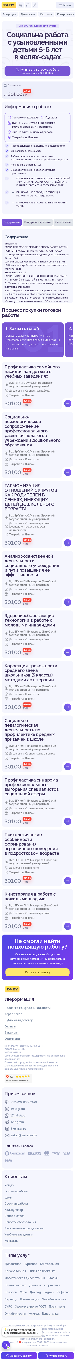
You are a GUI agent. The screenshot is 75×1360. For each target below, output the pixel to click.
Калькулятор (14, 1210)
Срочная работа (16, 1203)
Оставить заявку (37, 972)
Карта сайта (13, 1014)
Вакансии (12, 1032)
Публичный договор (19, 1020)
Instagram (18, 1109)
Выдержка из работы (37, 222)
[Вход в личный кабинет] (28, 5)
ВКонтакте (18, 1128)
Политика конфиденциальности (28, 1008)
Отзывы (10, 1026)
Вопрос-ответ (14, 1216)
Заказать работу (21, 1355)
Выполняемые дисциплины (24, 1228)
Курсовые (46, 14)
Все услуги (9, 14)
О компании (13, 1039)
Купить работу (58, 1355)
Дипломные (28, 14)
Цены (8, 1197)
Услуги (9, 1185)
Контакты (11, 1240)
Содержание (12, 222)
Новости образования (20, 1222)
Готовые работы (16, 1191)
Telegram (17, 1122)
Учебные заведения (19, 1234)
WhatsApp (18, 1115)
